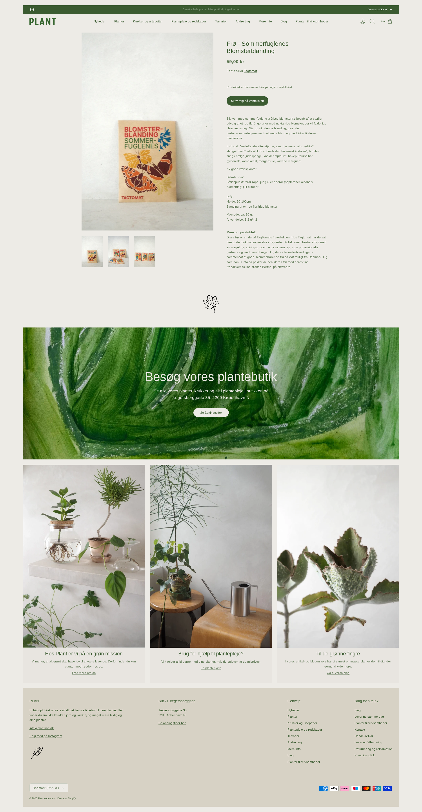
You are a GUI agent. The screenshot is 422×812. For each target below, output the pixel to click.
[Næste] (264, 9)
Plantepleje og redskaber (188, 21)
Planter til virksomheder (312, 21)
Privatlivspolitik (365, 755)
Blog (284, 21)
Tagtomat (250, 71)
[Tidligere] (157, 9)
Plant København (47, 798)
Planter (119, 21)
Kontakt (360, 729)
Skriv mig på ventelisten (247, 100)
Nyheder (100, 21)
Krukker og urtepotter (148, 21)
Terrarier (221, 21)
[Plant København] (42, 21)
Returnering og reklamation (374, 749)
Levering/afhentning (368, 742)
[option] (147, 131)
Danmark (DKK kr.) (378, 9)
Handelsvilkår (364, 736)
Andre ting (243, 21)
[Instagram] (32, 9)
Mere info (265, 21)
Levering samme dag (369, 716)
